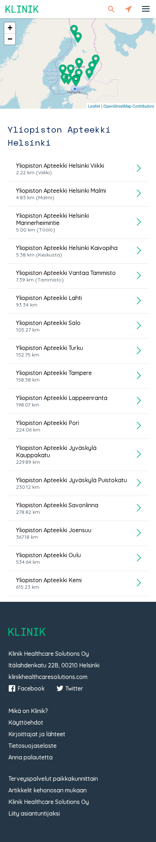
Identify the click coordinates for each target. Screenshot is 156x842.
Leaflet (94, 106)
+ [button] (10, 27)
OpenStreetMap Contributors (128, 106)
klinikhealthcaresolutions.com (47, 676)
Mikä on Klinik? (28, 710)
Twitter (74, 688)
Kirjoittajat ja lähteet (36, 734)
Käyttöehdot (25, 722)
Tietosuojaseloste (32, 745)
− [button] (10, 38)
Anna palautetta (30, 757)
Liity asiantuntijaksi (34, 813)
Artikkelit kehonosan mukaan (47, 790)
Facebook (31, 688)
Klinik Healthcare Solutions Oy (48, 801)
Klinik (22, 8)
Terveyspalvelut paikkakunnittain (53, 778)
